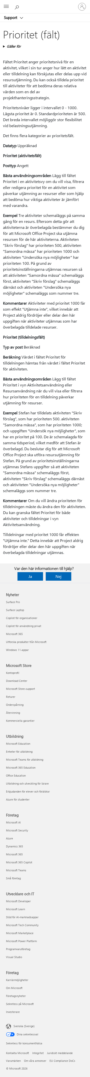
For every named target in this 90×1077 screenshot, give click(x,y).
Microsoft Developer (18, 901)
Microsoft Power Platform (21, 941)
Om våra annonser (35, 1061)
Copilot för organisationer (21, 618)
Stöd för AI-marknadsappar (22, 917)
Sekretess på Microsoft (20, 1004)
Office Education (16, 775)
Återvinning (13, 713)
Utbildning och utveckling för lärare (27, 783)
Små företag (13, 878)
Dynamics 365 (14, 846)
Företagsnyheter (16, 996)
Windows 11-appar (17, 650)
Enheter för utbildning (19, 751)
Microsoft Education (18, 743)
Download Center (16, 681)
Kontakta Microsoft (17, 1053)
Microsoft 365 (14, 634)
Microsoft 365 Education (21, 767)
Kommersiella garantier (20, 720)
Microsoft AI (13, 822)
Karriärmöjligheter (17, 980)
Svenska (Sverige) (24, 1026)
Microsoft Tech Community (22, 925)
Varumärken (13, 1061)
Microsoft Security (17, 830)
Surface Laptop (15, 610)
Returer (10, 697)
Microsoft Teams (16, 870)
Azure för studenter (18, 799)
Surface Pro (13, 602)
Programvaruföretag (18, 949)
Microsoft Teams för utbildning (24, 759)
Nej (59, 576)
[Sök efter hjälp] (17, 6)
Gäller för (14, 46)
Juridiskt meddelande (60, 1053)
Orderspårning (15, 705)
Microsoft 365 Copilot (19, 862)
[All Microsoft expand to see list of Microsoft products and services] (6, 7)
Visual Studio (14, 957)
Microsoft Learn (15, 909)
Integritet (38, 1053)
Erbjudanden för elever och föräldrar (28, 791)
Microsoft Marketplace (20, 933)
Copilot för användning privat (23, 626)
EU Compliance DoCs (62, 1061)
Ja (30, 576)
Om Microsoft (14, 988)
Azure (9, 838)
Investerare (13, 1012)
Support (11, 17)
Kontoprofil (12, 673)
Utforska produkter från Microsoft (26, 642)
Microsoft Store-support (20, 689)
